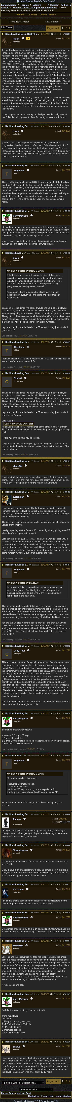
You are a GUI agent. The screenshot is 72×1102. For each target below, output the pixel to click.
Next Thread (52, 21)
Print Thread (7, 27)
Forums (25, 5)
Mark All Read (24, 1093)
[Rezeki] (7, 46)
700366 (67, 166)
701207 (67, 994)
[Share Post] (60, 34)
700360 (67, 126)
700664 (67, 845)
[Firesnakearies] (7, 858)
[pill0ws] (6, 1052)
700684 (67, 941)
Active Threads (48, 14)
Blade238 (35, 565)
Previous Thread (20, 21)
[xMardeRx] (7, 953)
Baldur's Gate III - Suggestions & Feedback (35, 7)
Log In (67, 5)
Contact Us (33, 1096)
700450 (67, 373)
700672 (67, 885)
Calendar (32, 14)
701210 (67, 1042)
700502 (67, 646)
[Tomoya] (5, 827)
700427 (67, 342)
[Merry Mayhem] (7, 223)
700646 (67, 814)
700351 (67, 34)
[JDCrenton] (5, 897)
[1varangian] (7, 504)
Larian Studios (8, 5)
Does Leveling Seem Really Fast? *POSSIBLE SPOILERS (35, 34)
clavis (36, 373)
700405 (67, 211)
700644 (67, 756)
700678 (67, 913)
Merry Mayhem (32, 253)
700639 (67, 714)
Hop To (23, 1080)
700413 (67, 253)
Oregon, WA (65, 822)
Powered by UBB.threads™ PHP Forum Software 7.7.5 (36, 1101)
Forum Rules (8, 1093)
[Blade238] (7, 474)
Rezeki (36, 126)
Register (54, 5)
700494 (67, 565)
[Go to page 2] (69, 28)
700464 (67, 461)
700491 (67, 492)
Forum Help (47, 1096)
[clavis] (7, 139)
